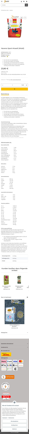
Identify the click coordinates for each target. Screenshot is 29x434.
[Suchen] (26, 5)
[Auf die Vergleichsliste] (21, 17)
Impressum (4, 417)
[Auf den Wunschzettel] (25, 17)
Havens (7, 55)
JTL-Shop (16, 432)
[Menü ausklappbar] (1, 1)
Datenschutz (11, 417)
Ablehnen (14, 429)
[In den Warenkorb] (2, 14)
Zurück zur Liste (5, 10)
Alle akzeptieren (14, 421)
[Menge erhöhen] (26, 85)
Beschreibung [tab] (5, 94)
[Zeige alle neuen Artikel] (27, 297)
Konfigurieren (14, 425)
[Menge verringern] (2, 85)
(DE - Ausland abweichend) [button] (16, 79)
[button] (21, 1)
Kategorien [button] (4, 332)
